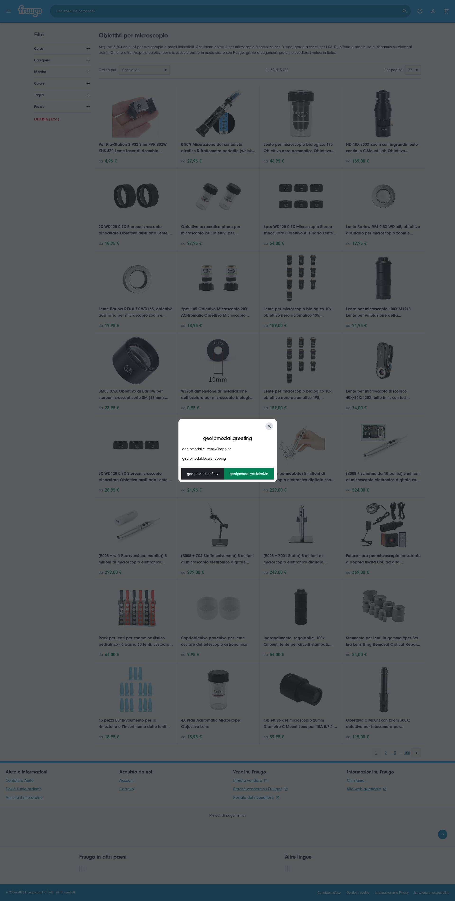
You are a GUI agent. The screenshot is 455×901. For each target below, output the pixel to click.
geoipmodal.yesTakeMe (249, 474)
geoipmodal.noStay (202, 474)
